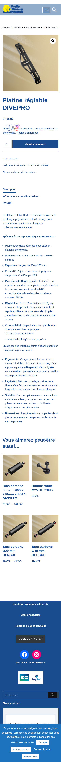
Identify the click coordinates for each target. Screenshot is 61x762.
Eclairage (50, 27)
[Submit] (52, 695)
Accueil (6, 27)
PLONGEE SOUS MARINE (28, 27)
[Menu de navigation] (46, 10)
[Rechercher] (54, 9)
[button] (53, 41)
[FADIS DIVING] (13, 9)
